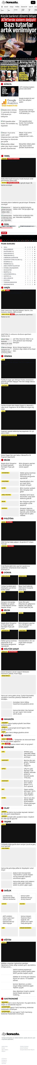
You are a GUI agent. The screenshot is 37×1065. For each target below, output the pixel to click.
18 (30, 59)
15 (25, 59)
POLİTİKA (9, 534)
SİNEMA (8, 356)
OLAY (6, 841)
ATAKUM (4, 158)
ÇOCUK (4, 946)
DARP (3, 757)
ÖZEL (6, 224)
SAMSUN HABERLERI (13, 158)
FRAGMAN (4, 385)
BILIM (21, 462)
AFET (3, 608)
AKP (3, 970)
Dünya (11, 7)
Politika (17, 7)
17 (29, 59)
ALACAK (22, 946)
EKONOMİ (9, 781)
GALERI (4, 182)
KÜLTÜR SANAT (11, 665)
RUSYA (21, 608)
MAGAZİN (9, 735)
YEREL (7, 156)
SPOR (4, 233)
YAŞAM (7, 864)
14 (23, 59)
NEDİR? (7, 762)
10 (16, 59)
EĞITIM (4, 985)
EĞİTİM (7, 982)
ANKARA (4, 562)
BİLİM (7, 460)
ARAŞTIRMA (22, 647)
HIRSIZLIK (4, 668)
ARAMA (4, 845)
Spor (31, 7)
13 (22, 59)
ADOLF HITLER (5, 314)
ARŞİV (7, 287)
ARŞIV (7, 290)
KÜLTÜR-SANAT (13, 668)
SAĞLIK (7, 933)
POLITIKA (9, 538)
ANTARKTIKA (5, 647)
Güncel (6, 7)
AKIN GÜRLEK (5, 592)
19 (32, 59)
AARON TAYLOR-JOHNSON (9, 435)
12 (20, 59)
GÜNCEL (8, 84)
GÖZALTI (4, 748)
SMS (3, 775)
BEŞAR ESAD (22, 592)
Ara (33, 2)
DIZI (3, 359)
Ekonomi (24, 7)
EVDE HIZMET (5, 891)
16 (27, 59)
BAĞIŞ (3, 538)
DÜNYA (7, 588)
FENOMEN (4, 739)
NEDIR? (9, 766)
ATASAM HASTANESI (25, 970)
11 (18, 59)
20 (34, 59)
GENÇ (3, 867)
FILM (3, 411)
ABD (3, 290)
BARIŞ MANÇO (6, 692)
